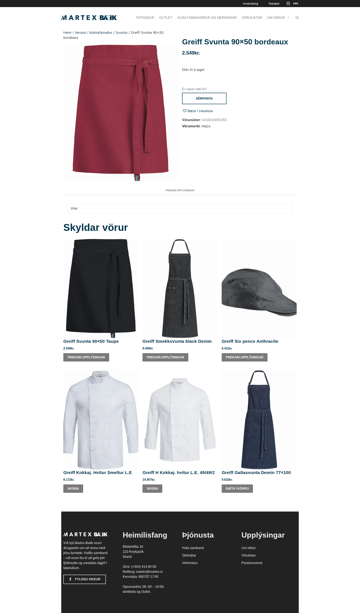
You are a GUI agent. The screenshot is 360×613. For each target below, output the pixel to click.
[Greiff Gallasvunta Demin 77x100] (259, 420)
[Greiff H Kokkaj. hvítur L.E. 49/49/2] (180, 420)
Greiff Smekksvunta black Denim (177, 341)
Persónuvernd (251, 563)
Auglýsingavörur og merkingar (207, 17)
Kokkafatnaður (101, 32)
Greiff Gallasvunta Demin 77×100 (256, 472)
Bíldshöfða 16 (133, 546)
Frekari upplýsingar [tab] (180, 190)
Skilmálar (189, 555)
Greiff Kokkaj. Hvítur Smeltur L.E (97, 472)
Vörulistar (252, 17)
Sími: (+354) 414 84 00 (139, 566)
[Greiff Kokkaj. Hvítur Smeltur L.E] (100, 420)
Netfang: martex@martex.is (143, 571)
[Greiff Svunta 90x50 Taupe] (100, 289)
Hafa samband (193, 548)
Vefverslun (190, 563)
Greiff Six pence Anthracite (250, 341)
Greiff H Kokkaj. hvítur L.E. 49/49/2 (178, 472)
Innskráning (250, 3)
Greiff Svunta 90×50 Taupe (91, 341)
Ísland (127, 556)
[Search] (297, 17)
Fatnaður (145, 17)
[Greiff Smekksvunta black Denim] (180, 289)
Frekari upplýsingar (86, 357)
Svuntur (122, 32)
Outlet (165, 17)
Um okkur (276, 17)
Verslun (80, 32)
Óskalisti (274, 3)
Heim (67, 32)
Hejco (206, 126)
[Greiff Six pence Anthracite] (259, 289)
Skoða (73, 488)
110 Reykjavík (133, 551)
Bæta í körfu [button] (237, 488)
